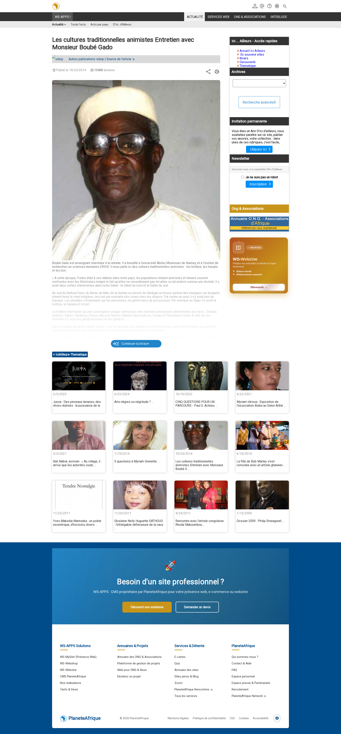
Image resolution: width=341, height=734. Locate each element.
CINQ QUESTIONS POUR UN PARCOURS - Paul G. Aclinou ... (196, 403)
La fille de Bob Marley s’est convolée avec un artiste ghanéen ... (261, 463)
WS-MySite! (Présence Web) (78, 657)
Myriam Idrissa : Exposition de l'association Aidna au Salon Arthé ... (261, 403)
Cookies (244, 718)
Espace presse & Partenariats (251, 683)
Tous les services (185, 696)
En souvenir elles (252, 54)
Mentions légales (178, 718)
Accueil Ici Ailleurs (252, 51)
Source (119, 59)
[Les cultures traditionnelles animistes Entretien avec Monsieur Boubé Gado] (201, 435)
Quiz (177, 663)
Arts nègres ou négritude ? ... (133, 402)
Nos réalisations (70, 683)
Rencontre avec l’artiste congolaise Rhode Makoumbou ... (199, 523)
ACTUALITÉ (195, 17)
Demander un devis (197, 607)
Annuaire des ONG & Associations (139, 657)
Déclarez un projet (129, 676)
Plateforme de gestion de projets (138, 663)
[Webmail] (263, 6)
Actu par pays (99, 24)
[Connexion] (255, 6)
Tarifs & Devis (69, 689)
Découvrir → (259, 287)
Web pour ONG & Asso (132, 670)
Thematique (248, 66)
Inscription (258, 184)
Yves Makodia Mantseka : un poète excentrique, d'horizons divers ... (77, 523)
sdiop (86, 59)
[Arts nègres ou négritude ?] (140, 375)
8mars (244, 58)
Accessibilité (260, 718)
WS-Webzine (68, 670)
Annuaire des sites (186, 670)
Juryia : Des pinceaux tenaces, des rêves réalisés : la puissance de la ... (77, 405)
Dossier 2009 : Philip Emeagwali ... (260, 521)
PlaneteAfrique (84, 718)
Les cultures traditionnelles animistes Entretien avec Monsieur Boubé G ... (199, 465)
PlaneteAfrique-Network (247, 696)
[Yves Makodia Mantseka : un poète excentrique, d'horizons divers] (78, 495)
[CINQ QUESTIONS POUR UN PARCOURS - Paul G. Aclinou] (201, 375)
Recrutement (240, 689)
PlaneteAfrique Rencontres (191, 689)
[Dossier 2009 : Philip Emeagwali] (262, 495)
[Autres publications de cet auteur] (59, 59)
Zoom (178, 683)
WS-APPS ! (63, 17)
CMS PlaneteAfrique (73, 676)
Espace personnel (243, 676)
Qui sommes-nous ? (245, 657)
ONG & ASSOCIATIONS (250, 17)
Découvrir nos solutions (147, 607)
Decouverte (248, 62)
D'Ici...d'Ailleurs (122, 24)
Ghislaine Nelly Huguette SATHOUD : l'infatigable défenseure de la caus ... (138, 524)
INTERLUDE (279, 17)
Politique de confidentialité (209, 718)
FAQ (234, 670)
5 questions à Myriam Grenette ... (136, 461)
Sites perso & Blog (186, 676)
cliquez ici (258, 149)
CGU (232, 718)
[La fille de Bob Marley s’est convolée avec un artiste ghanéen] (262, 435)
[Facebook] (277, 718)
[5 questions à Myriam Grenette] (140, 435)
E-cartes (179, 657)
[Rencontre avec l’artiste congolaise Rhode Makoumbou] (201, 495)
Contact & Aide (241, 663)
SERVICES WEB (218, 17)
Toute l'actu (78, 24)
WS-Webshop (69, 663)
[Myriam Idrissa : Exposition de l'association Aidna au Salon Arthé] (262, 375)
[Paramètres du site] (278, 6)
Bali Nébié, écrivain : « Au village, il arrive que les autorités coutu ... (76, 463)
